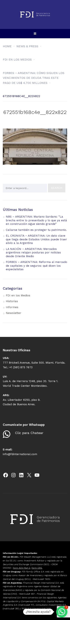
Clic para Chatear (29, 433)
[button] (61, 611)
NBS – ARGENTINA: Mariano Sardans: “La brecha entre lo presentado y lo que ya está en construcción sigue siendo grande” (36, 220)
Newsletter (13, 313)
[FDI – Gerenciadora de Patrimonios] (35, 14)
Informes (12, 307)
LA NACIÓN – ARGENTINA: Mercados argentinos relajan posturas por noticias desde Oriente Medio (33, 252)
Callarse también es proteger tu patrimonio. (36, 230)
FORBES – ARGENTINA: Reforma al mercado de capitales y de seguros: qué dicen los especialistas (36, 265)
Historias (12, 301)
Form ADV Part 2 (21, 568)
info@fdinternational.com (20, 454)
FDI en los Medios (18, 295)
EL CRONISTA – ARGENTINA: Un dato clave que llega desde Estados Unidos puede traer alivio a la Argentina (36, 239)
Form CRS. (37, 568)
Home (7, 46)
